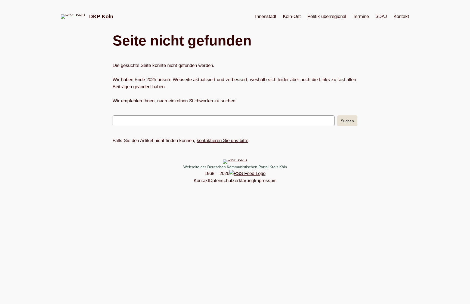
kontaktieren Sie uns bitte (222, 140)
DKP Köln (101, 16)
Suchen (347, 121)
